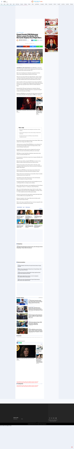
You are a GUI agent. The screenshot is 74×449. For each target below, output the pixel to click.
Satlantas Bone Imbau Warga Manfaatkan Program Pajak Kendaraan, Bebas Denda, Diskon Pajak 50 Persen (29, 280)
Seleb (13, 4)
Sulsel (10, 4)
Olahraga (25, 4)
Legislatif (59, 4)
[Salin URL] (38, 40)
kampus (29, 4)
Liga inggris (42, 4)
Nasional (21, 4)
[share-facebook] (32, 40)
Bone (30, 299)
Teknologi (71, 4)
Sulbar (33, 4)
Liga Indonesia (37, 4)
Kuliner (46, 4)
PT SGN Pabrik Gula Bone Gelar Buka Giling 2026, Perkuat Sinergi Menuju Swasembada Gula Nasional (35, 301)
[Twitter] (33, 46)
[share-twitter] (34, 40)
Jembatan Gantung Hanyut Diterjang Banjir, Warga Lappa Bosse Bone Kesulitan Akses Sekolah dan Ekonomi (29, 273)
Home (17, 32)
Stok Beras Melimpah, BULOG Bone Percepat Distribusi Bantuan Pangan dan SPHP (29, 266)
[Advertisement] (37, 12)
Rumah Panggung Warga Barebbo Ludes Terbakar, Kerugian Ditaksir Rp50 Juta (35, 316)
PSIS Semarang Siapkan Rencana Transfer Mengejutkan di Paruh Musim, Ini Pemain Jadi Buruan (30, 130)
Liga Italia (67, 4)
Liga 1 (24, 207)
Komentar (40, 40)
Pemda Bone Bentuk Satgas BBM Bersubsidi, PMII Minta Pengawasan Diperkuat (35, 323)
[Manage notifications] (72, 447)
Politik (7, 4)
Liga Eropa (63, 4)
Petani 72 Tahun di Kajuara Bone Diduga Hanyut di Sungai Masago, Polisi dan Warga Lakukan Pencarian (29, 269)
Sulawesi (55, 4)
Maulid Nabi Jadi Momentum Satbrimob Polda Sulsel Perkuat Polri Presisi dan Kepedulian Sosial (36, 308)
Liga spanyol (50, 4)
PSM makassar (28, 207)
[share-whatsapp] (36, 40)
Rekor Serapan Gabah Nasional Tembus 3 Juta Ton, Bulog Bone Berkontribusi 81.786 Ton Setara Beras (28, 276)
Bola (4, 4)
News (1, 4)
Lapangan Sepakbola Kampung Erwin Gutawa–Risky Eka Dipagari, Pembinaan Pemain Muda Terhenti (30, 133)
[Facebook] (20, 46)
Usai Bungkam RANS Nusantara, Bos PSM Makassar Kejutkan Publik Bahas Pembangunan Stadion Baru (29, 136)
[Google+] (26, 46)
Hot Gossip (17, 4)
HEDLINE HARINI (19, 207)
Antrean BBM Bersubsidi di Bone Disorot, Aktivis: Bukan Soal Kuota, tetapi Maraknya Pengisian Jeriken (35, 330)
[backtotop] (37, 423)
